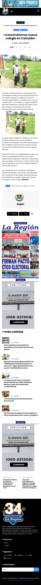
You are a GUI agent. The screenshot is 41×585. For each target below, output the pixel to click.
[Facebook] (16, 47)
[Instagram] (15, 555)
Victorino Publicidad (27, 580)
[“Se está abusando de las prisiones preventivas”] (5, 394)
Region (16, 43)
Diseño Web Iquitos (14, 580)
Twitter (30, 555)
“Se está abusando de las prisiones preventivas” (20, 25)
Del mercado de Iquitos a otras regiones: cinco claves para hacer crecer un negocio (21, 414)
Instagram (20, 555)
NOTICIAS (16, 30)
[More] (32, 214)
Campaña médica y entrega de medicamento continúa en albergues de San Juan (10, 484)
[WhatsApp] (29, 47)
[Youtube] (4, 558)
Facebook (9, 555)
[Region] (20, 196)
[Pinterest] (25, 47)
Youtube (8, 558)
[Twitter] (21, 47)
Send (36, 569)
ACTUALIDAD (24, 30)
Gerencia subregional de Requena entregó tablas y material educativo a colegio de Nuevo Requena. (29, 484)
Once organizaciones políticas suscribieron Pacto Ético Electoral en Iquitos (18, 347)
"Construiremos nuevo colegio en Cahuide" (23, 186)
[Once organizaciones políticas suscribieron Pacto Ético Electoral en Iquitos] (5, 340)
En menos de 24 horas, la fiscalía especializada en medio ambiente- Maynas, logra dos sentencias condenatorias (18, 383)
